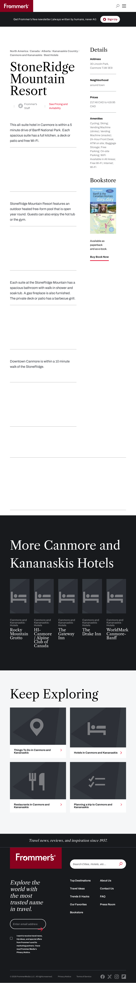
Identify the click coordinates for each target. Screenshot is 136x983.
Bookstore (76, 912)
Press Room (107, 904)
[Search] (121, 863)
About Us (105, 880)
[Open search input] (117, 6)
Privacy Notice (64, 976)
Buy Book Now (99, 257)
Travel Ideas (77, 888)
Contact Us (107, 888)
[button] (124, 5)
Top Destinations (80, 880)
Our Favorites (78, 904)
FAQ (102, 896)
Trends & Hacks (79, 896)
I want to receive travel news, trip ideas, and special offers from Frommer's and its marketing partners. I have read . (29, 944)
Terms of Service (83, 976)
